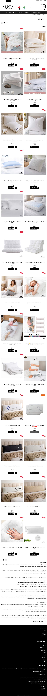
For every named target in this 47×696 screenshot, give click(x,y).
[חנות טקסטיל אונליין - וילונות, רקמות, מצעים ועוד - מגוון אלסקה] (8, 7)
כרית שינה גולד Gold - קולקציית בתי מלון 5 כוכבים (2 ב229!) (12, 140)
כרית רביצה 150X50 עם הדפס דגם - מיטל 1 (12, 425)
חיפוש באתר (43, 4)
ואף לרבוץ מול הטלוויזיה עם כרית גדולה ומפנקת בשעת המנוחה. (35, 573)
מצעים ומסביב (43, 649)
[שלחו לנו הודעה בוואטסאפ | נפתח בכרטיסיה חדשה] (25, 7)
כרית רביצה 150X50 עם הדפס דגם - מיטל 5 (12, 506)
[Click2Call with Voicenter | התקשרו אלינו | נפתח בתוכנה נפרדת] (20, 7)
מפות (45, 655)
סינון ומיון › (44, 26)
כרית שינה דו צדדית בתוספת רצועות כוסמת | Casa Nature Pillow (12, 100)
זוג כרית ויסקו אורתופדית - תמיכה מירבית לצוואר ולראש (34, 425)
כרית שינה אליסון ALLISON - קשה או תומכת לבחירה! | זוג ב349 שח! (34, 59)
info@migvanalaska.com (38, 671)
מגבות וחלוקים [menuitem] (29, 12)
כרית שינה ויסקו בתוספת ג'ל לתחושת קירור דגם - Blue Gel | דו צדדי (34, 222)
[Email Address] (44, 661)
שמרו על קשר (42, 665)
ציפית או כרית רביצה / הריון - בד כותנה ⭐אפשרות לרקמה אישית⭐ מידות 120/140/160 (34, 344)
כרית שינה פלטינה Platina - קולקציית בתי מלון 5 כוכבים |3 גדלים (34, 100)
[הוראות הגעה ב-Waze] (25, 9)
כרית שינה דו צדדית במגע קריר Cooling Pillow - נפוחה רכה (12, 181)
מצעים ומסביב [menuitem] (21, 12)
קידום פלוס (22, 695)
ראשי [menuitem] (45, 0)
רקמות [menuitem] (35, 12)
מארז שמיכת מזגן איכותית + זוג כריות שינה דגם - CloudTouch (12, 385)
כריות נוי (44, 652)
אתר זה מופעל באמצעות (23, 695)
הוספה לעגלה (33, 65)
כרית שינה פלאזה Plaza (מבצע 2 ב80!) (34, 303)
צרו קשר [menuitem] (37, 0)
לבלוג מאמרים (43, 686)
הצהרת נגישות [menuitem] (43, 636)
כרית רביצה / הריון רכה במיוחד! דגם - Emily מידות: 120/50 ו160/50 (12, 344)
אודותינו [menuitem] (41, 0)
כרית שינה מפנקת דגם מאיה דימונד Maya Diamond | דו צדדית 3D (12, 263)
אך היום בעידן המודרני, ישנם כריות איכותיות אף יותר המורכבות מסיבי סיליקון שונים (31, 584)
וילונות (44, 644)
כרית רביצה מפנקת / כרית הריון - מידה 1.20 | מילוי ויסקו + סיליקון (34, 548)
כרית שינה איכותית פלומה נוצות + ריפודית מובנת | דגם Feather (34, 385)
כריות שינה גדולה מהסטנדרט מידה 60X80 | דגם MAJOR (12, 222)
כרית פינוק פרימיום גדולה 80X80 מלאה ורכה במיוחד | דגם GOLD (34, 140)
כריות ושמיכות (39, 14)
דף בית (44, 14)
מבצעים (44, 659)
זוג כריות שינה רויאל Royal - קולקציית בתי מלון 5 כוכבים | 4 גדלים (12, 59)
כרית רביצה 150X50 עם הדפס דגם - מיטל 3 (12, 466)
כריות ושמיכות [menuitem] (12, 12)
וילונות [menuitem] (40, 12)
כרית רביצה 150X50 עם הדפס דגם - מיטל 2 (34, 466)
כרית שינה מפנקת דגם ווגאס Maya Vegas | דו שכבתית (34, 262)
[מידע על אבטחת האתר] (21, 9)
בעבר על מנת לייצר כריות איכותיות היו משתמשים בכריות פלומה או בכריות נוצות (32, 582)
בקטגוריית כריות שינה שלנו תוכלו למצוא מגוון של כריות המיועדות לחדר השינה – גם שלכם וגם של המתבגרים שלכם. (25, 577)
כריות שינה (34, 14)
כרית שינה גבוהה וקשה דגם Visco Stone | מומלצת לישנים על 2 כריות (35, 181)
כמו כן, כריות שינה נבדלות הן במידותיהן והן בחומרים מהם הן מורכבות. (33, 580)
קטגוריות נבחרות (41, 641)
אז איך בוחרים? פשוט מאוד (41, 602)
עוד (7, 12)
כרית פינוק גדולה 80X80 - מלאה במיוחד (12, 303)
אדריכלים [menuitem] (44, 633)
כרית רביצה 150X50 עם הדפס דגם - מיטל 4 (34, 506)
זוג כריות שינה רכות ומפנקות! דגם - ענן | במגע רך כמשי (12, 547)
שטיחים (44, 654)
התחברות (8, 0)
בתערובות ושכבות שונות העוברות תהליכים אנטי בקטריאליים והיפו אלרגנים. (33, 586)
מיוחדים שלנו (43, 657)
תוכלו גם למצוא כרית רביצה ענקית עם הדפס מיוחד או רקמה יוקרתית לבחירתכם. (32, 595)
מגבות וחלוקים (43, 647)
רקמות (44, 645)
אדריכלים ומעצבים (42, 689)
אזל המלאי (34, 426)
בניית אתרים (18, 695)
